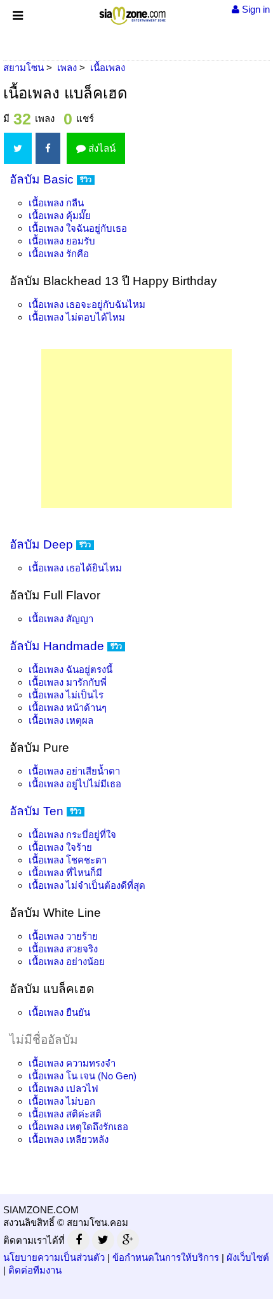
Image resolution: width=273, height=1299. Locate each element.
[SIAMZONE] (132, 13)
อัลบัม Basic (42, 179)
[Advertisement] (136, 428)
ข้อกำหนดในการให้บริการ (165, 1257)
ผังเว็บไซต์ (248, 1257)
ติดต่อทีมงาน (35, 1270)
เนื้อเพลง (56, 202)
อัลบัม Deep (41, 544)
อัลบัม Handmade (57, 646)
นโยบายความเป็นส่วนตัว (54, 1257)
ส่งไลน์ (101, 148)
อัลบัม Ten (36, 811)
